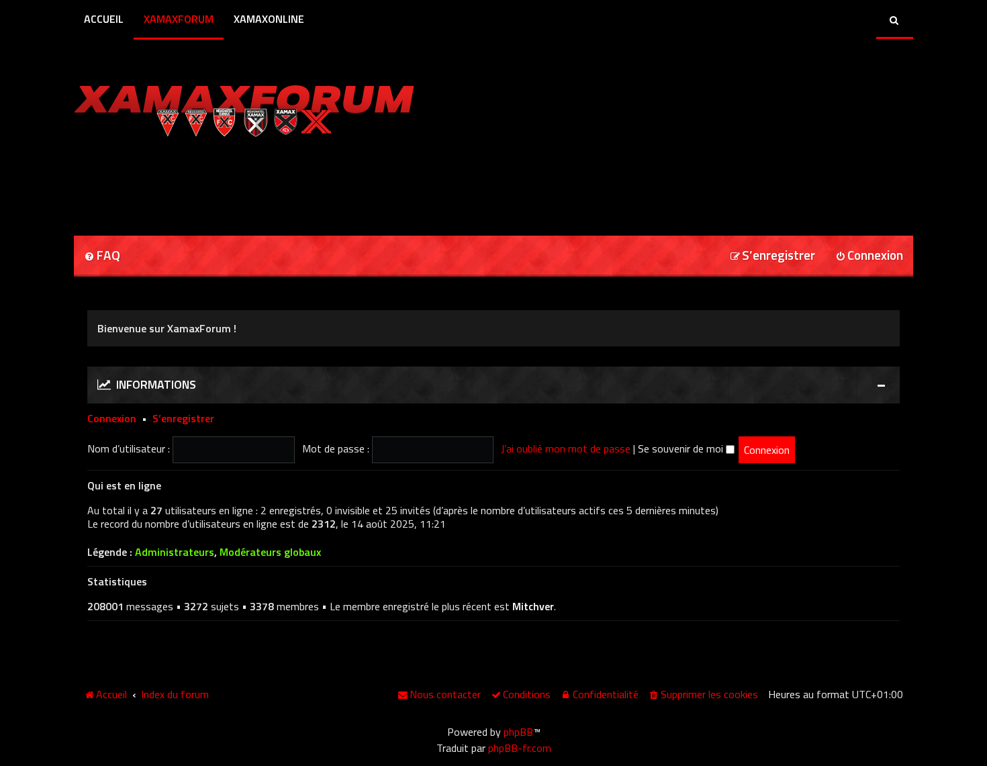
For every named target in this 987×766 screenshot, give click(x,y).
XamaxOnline (269, 19)
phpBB (518, 732)
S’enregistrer (183, 418)
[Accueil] (244, 107)
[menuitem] (102, 256)
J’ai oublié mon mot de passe (565, 448)
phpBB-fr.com (519, 748)
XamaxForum (179, 19)
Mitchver (533, 606)
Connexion (111, 418)
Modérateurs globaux (270, 552)
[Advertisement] (231, 182)
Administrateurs (174, 552)
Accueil (104, 19)
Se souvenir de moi (682, 448)
